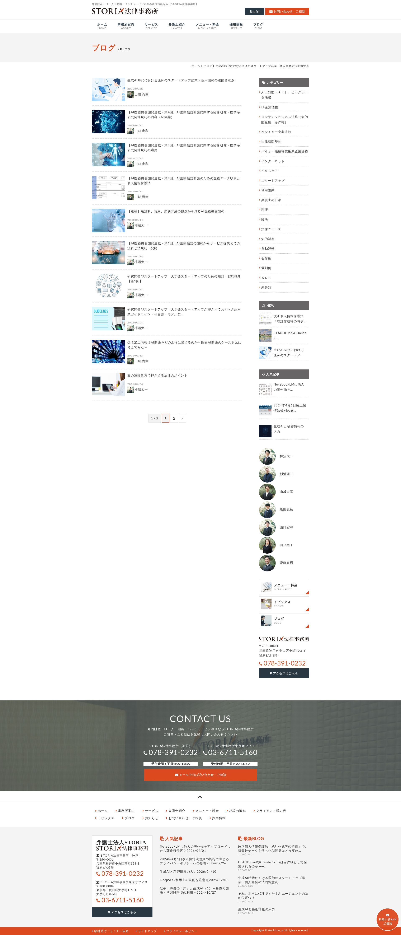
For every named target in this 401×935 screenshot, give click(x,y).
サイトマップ (147, 931)
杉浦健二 (286, 473)
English (255, 11)
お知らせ (151, 818)
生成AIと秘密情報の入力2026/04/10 (188, 871)
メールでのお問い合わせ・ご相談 (202, 775)
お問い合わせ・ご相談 (289, 11)
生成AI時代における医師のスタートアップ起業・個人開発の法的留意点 (271, 881)
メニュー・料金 (207, 810)
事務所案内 (126, 810)
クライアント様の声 (271, 810)
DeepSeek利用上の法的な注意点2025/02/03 (194, 880)
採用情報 (219, 818)
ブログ (207, 66)
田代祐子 (286, 545)
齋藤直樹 (286, 562)
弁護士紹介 (177, 810)
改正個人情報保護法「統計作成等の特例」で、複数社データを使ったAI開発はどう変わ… (273, 850)
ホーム (196, 66)
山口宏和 (286, 527)
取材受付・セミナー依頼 (111, 931)
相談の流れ (237, 810)
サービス (151, 810)
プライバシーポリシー (182, 931)
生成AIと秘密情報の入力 (256, 911)
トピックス (106, 818)
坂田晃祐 (286, 509)
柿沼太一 (286, 456)
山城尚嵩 (286, 491)
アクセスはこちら (285, 673)
